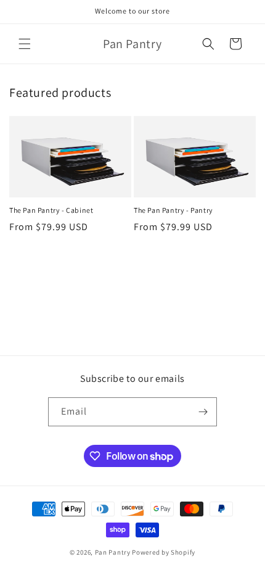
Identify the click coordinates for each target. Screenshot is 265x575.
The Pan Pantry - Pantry (173, 210)
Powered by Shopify (163, 552)
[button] (24, 43)
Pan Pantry (113, 552)
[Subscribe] (202, 411)
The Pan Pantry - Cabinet (51, 210)
